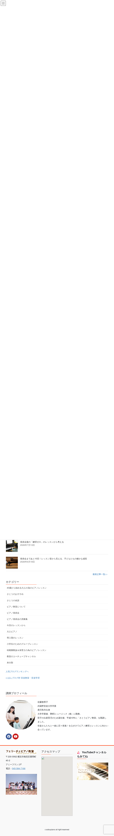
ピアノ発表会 (13, 612)
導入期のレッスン (15, 637)
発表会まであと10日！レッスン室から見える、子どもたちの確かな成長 (53, 558)
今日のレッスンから (16, 625)
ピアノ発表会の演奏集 (17, 618)
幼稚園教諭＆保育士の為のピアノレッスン (26, 650)
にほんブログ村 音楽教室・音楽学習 (23, 677)
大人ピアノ (12, 631)
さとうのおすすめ (15, 593)
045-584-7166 (18, 768)
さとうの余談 (13, 600)
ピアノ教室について (16, 606)
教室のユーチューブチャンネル (21, 656)
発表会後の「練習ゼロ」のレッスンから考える (42, 541)
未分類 (10, 662)
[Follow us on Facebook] (9, 736)
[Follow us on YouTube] (16, 736)
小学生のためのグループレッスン (22, 643)
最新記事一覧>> (100, 574)
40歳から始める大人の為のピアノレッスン (27, 587)
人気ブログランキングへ (17, 671)
